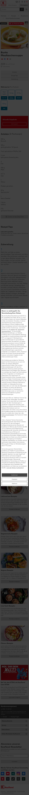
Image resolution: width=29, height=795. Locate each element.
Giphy (18, 779)
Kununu (8, 779)
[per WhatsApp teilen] (10, 59)
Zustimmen (14, 475)
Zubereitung (14, 79)
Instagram (18, 773)
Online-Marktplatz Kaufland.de (11, 734)
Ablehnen (14, 483)
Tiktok (13, 779)
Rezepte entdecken (14, 509)
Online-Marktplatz (12, 5)
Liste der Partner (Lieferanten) (15, 468)
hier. (5, 416)
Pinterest (2, 779)
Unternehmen (6, 729)
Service (4, 725)
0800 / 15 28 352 (7, 709)
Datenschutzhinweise (11, 791)
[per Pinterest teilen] (7, 59)
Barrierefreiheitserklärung (7, 793)
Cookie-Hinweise (21, 791)
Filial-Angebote (24, 5)
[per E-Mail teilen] (2, 59)
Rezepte (13, 16)
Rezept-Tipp (14, 75)
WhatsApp (23, 779)
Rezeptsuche (24, 16)
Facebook (2, 773)
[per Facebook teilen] (5, 59)
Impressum (3, 791)
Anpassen (14, 479)
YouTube (8, 773)
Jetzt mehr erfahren (14, 697)
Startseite (3, 16)
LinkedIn (23, 773)
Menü (27, 1)
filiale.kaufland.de (7, 721)
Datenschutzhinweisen (8, 415)
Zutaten (14, 72)
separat (13, 329)
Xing (13, 773)
